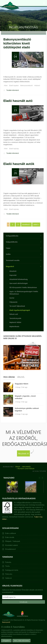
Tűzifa (7, 566)
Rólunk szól (14, 314)
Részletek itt (23, 453)
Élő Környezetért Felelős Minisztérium (23, 287)
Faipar (8, 248)
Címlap (17, 466)
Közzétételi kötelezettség (19, 279)
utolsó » (36, 224)
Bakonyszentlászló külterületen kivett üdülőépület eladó (17, 43)
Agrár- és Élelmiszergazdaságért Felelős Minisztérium (24, 292)
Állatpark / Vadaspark (12, 541)
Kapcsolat (13, 275)
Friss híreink (9, 377)
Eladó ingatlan (14, 85)
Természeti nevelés (13, 260)
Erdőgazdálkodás (12, 236)
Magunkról (10, 266)
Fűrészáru (8, 574)
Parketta (8, 562)
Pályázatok (13, 302)
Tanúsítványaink (15, 318)
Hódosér (37, 85)
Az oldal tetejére (39, 471)
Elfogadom (6, 641)
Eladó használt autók (18, 164)
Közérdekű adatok (11, 545)
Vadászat (8, 578)
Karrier (12, 298)
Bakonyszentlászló (26, 85)
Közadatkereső (10, 549)
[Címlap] (10, 6)
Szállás (8, 254)
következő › (26, 224)
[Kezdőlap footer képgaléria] (12, 492)
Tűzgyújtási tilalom (21, 384)
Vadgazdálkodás (12, 242)
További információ (12, 90)
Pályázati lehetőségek (25, 468)
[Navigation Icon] (44, 3)
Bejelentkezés (14, 326)
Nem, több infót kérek (21, 641)
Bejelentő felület (15, 322)
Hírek (5, 85)
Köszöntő (13, 271)
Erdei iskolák (9, 537)
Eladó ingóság (14, 148)
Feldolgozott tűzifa (11, 570)
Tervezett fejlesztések (17, 306)
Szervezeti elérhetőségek (19, 283)
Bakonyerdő (6, 622)
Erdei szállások (10, 533)
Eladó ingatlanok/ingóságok (20, 310)
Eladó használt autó (18, 101)
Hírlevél (21, 377)
